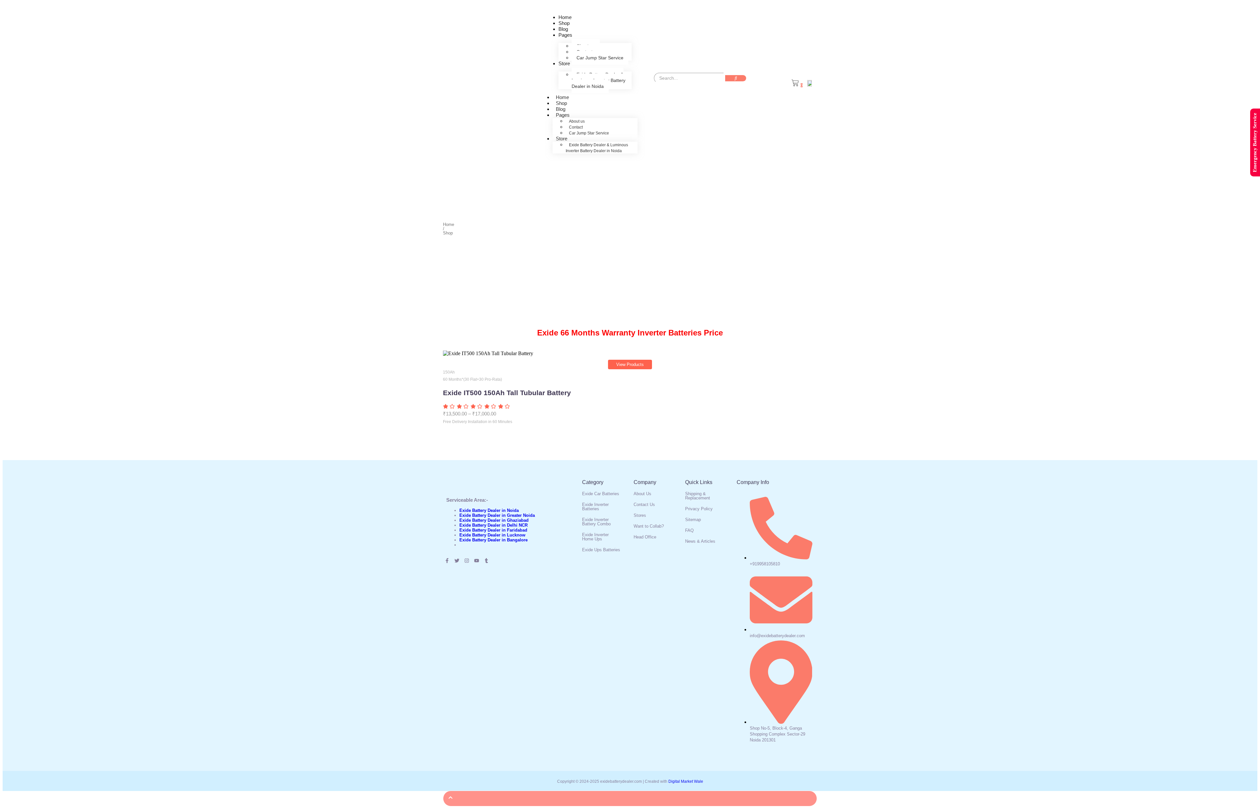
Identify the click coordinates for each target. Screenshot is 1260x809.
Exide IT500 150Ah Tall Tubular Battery (507, 392)
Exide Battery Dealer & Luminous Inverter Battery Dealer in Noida (598, 80)
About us (577, 121)
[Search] (735, 78)
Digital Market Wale (685, 781)
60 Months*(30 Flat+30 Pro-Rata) (472, 379)
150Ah (449, 372)
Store (564, 63)
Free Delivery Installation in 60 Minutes (477, 421)
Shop (564, 23)
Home (565, 17)
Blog (563, 29)
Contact (576, 127)
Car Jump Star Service (600, 57)
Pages (565, 35)
